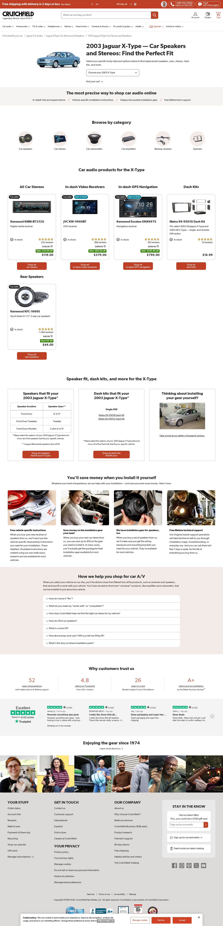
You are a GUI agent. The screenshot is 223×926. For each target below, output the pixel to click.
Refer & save (14, 826)
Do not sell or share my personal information (76, 870)
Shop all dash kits (191, 266)
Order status (14, 808)
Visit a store (60, 832)
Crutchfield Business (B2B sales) (130, 826)
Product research (123, 832)
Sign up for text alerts (187, 837)
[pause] (135, 4)
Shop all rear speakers (32, 355)
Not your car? (93, 81)
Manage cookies (62, 864)
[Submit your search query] (154, 15)
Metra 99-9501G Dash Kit (111, 419)
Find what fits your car (12, 36)
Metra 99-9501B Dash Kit (111, 415)
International (60, 820)
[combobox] (109, 15)
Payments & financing (19, 832)
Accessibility (119, 894)
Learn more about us (110, 749)
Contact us (59, 808)
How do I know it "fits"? (61, 599)
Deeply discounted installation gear (138, 100)
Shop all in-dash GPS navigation (138, 266)
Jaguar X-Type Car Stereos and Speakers (65, 36)
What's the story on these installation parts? (71, 643)
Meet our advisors (123, 820)
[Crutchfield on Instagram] (182, 865)
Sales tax (91, 894)
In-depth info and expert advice (49, 100)
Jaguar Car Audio (35, 36)
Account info (14, 814)
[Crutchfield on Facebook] (174, 865)
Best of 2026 (81, 197)
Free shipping (36, 4)
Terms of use (104, 894)
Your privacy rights (64, 858)
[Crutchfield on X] (196, 865)
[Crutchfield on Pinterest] (189, 865)
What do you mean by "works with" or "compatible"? (76, 606)
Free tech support (123, 839)
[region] (111, 774)
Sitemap (132, 894)
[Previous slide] (92, 4)
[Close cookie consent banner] (199, 917)
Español (58, 826)
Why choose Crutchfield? (127, 814)
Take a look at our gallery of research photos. (182, 436)
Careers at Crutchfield (65, 839)
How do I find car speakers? (63, 621)
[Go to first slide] (130, 4)
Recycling (13, 839)
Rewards (12, 820)
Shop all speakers (40, 454)
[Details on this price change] (51, 246)
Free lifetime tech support (177, 100)
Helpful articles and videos (128, 857)
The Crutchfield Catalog (126, 863)
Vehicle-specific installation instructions (92, 100)
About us (119, 808)
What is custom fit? (58, 628)
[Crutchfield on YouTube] (204, 865)
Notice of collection (64, 876)
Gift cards (13, 851)
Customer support (63, 814)
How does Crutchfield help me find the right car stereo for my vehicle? (84, 613)
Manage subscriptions (19, 857)
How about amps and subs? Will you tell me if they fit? (76, 636)
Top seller (14, 197)
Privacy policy (61, 852)
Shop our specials (17, 845)
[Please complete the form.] (206, 825)
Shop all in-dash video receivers (85, 266)
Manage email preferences (67, 882)
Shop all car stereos (31, 266)
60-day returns (111, 4)
